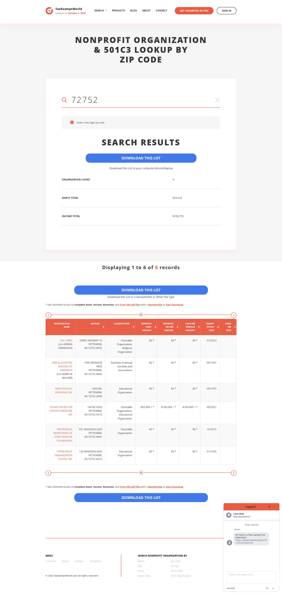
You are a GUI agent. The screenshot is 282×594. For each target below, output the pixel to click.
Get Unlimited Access (194, 10)
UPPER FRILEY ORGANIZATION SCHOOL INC (63, 455)
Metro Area (144, 575)
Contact (161, 10)
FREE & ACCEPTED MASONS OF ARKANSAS (62, 366)
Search (99, 10)
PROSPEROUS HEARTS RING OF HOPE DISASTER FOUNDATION (62, 435)
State (140, 570)
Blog (133, 10)
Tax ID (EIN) (177, 570)
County (174, 566)
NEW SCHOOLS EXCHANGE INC (63, 390)
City (140, 566)
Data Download (174, 304)
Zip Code (175, 561)
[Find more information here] (251, 547)
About (146, 10)
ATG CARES (66, 340)
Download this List (141, 497)
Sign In (226, 10)
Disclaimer (95, 561)
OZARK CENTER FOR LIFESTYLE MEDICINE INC (60, 410)
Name (141, 561)
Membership (155, 304)
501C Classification (181, 575)
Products (118, 10)
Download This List (141, 157)
